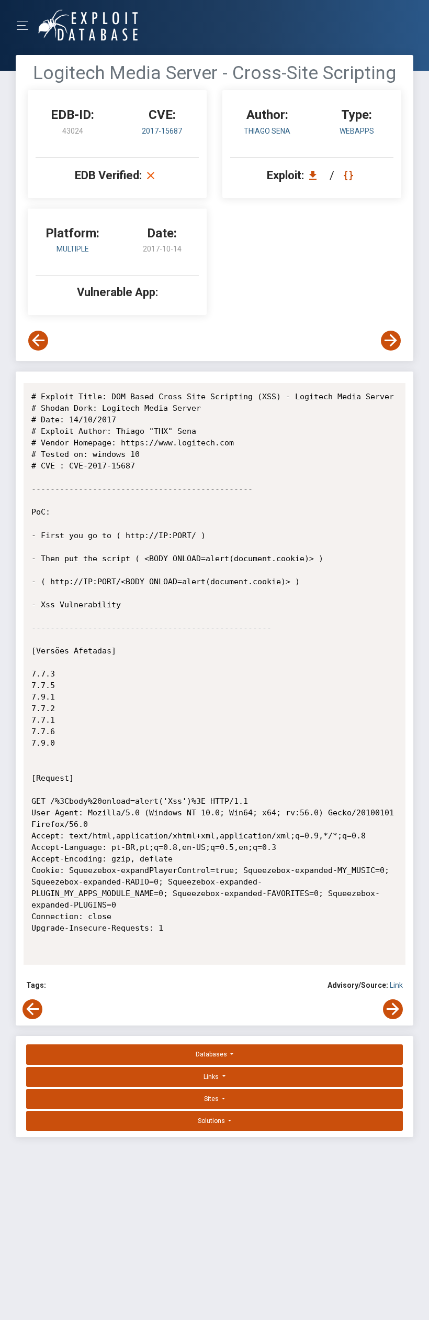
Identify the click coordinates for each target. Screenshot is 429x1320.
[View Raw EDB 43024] (349, 175)
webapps (357, 131)
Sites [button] (212, 1099)
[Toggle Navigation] (26, 25)
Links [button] (212, 1077)
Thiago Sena (267, 131)
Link (396, 985)
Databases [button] (212, 1054)
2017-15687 (162, 131)
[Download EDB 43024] (315, 175)
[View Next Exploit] (391, 341)
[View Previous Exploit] (38, 341)
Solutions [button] (212, 1121)
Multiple (73, 249)
